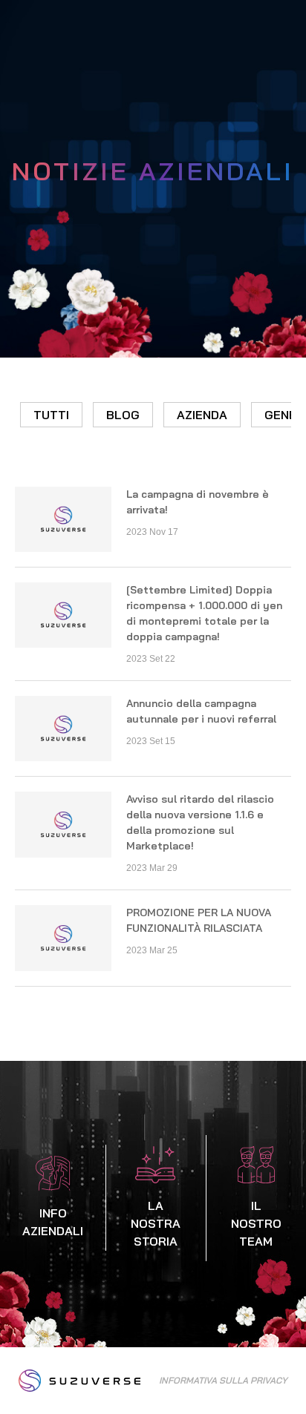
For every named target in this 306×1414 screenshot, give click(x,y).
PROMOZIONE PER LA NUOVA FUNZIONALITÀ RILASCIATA (198, 920)
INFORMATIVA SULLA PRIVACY (223, 1380)
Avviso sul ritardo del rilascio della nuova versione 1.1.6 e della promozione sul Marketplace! (200, 822)
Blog (123, 414)
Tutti (51, 414)
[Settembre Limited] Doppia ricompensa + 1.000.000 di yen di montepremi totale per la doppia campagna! (204, 613)
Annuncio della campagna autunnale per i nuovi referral (201, 711)
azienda (202, 414)
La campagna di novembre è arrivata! (197, 501)
